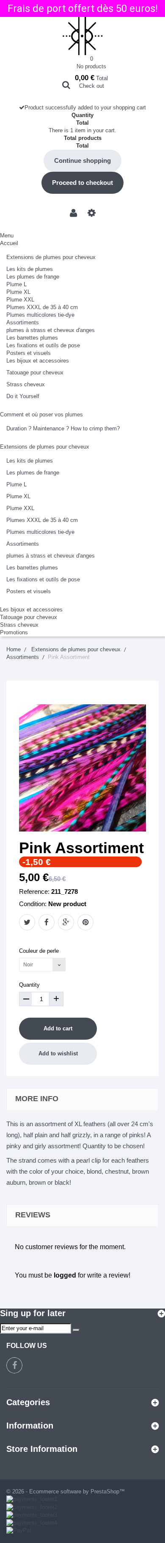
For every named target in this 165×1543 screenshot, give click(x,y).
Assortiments (22, 322)
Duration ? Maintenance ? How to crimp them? (63, 428)
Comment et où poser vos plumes (41, 414)
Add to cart (58, 1028)
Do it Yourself (22, 396)
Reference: (34, 891)
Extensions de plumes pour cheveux (51, 257)
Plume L (16, 284)
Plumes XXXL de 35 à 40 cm (42, 307)
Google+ (66, 922)
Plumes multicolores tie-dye (40, 315)
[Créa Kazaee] (82, 36)
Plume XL (18, 292)
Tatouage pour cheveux (34, 372)
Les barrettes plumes (32, 338)
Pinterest (85, 922)
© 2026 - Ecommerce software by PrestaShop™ (65, 1491)
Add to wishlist (58, 1053)
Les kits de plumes (29, 269)
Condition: (33, 903)
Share (46, 922)
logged (65, 1275)
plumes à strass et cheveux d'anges (50, 330)
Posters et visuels (28, 353)
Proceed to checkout (82, 182)
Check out (91, 86)
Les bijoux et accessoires (37, 360)
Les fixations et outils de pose (43, 345)
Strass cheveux (25, 384)
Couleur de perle (39, 951)
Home (13, 649)
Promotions (14, 632)
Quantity (29, 985)
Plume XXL (20, 299)
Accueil (9, 243)
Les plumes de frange (32, 276)
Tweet (27, 922)
